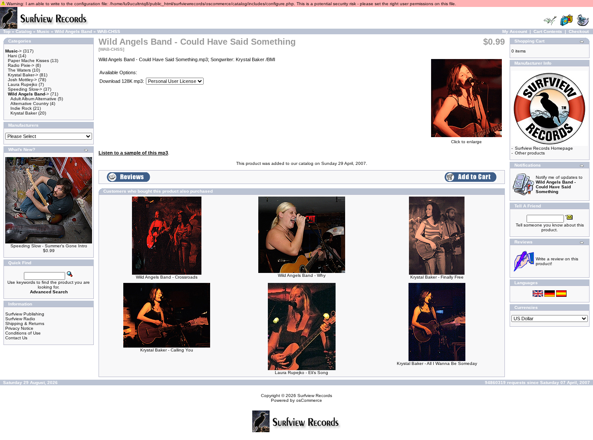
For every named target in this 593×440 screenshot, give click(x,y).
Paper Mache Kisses (28, 60)
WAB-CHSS (108, 31)
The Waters (19, 70)
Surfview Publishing (24, 314)
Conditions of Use (23, 333)
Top (6, 31)
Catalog (24, 31)
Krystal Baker (23, 113)
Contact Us (16, 337)
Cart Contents (548, 31)
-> (13, 51)
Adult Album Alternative (33, 98)
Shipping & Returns (24, 323)
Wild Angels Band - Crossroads (167, 277)
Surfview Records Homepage (544, 148)
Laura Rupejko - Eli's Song (301, 372)
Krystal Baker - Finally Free (437, 277)
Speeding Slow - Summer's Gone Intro (48, 245)
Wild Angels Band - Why (302, 275)
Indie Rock (21, 108)
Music (43, 31)
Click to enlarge (466, 141)
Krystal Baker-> (23, 74)
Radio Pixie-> (21, 65)
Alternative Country (29, 103)
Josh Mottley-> (22, 79)
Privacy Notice (19, 328)
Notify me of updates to (559, 184)
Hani (12, 55)
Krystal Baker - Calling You (166, 350)
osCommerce (309, 400)
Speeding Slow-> (25, 89)
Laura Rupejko (22, 84)
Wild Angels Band (73, 31)
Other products (530, 153)
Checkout (579, 31)
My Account (514, 31)
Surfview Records (314, 395)
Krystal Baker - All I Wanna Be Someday (437, 363)
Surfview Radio (20, 318)
